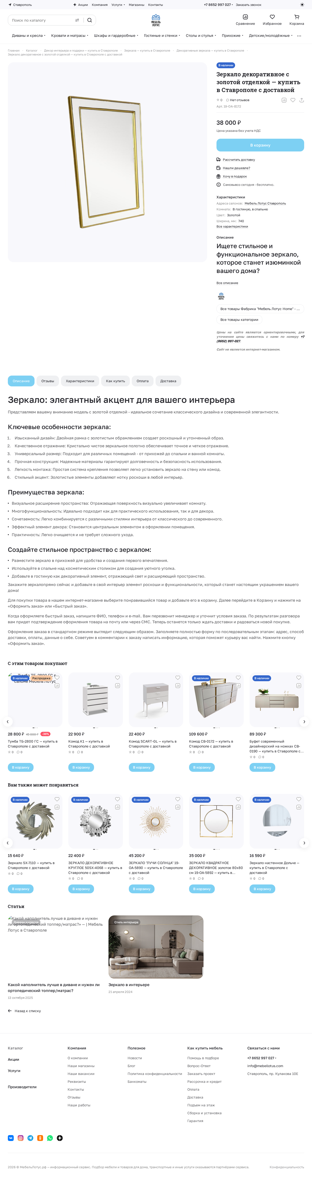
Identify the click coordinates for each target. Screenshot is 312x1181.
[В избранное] (292, 100)
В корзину (260, 145)
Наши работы (79, 1105)
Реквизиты (77, 1081)
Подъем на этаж (201, 1105)
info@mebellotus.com (265, 1066)
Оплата (143, 381)
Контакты (76, 1089)
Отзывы (47, 381)
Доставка (168, 381)
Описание (21, 381)
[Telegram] (30, 1138)
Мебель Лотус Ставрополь (265, 203)
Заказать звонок (248, 5)
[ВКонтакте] (11, 1138)
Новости (135, 1058)
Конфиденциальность (287, 1167)
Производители (22, 1087)
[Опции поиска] (77, 20)
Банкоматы (137, 1081)
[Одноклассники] (40, 1138)
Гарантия (195, 1121)
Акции (13, 1059)
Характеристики (80, 381)
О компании (78, 1058)
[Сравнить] (284, 100)
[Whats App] (50, 1138)
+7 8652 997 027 (217, 4)
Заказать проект (201, 1074)
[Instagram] (21, 1138)
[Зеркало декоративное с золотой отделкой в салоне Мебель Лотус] (107, 162)
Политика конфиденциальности (155, 1074)
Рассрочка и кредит (204, 1081)
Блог (131, 1066)
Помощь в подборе (203, 1058)
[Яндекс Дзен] (60, 1138)
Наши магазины (81, 1066)
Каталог (15, 1048)
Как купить (115, 381)
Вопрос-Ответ (199, 1066)
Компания (77, 1048)
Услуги (14, 1070)
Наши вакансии (81, 1074)
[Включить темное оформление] (302, 5)
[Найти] (90, 20)
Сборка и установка (204, 1113)
